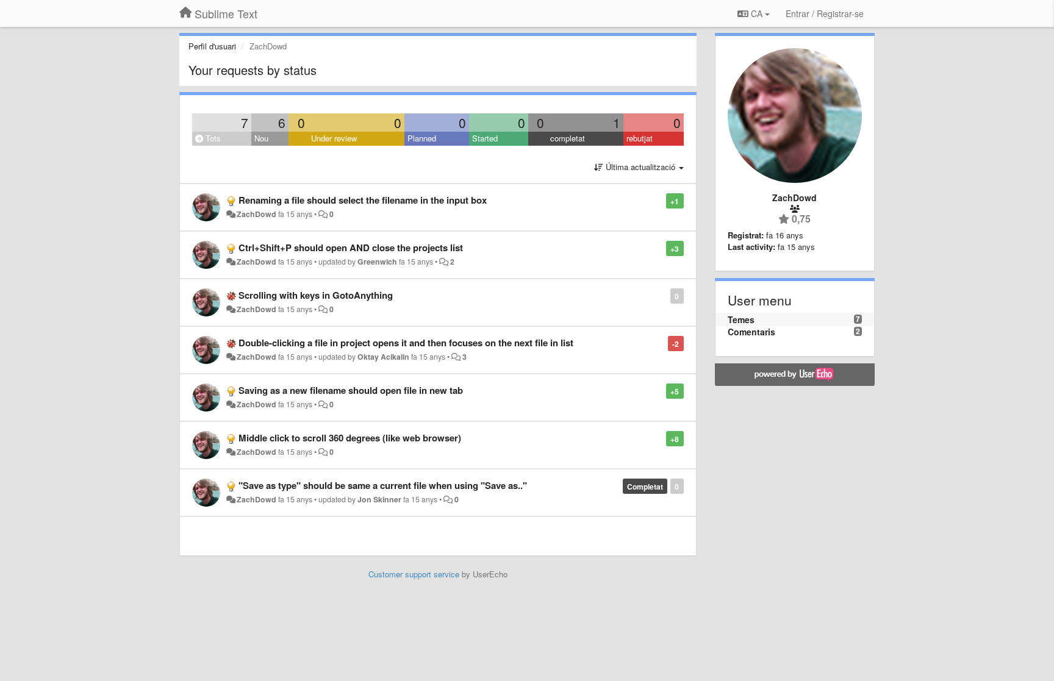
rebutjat (639, 138)
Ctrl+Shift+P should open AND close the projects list (350, 247)
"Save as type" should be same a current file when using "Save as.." (382, 485)
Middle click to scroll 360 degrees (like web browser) (349, 437)
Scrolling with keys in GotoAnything (315, 295)
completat (567, 138)
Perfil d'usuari (212, 46)
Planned (421, 138)
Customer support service (413, 574)
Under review (334, 138)
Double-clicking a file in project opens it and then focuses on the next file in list (405, 342)
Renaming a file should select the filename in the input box (362, 200)
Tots (212, 138)
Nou (261, 138)
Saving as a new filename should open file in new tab (350, 390)
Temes (741, 319)
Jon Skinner (379, 499)
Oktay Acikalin (383, 356)
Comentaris (751, 332)
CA (756, 13)
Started (485, 138)
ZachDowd (256, 214)
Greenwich (377, 261)
